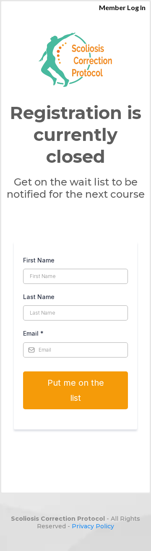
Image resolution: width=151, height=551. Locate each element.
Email (33, 333)
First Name (39, 260)
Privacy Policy (93, 526)
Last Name (39, 296)
